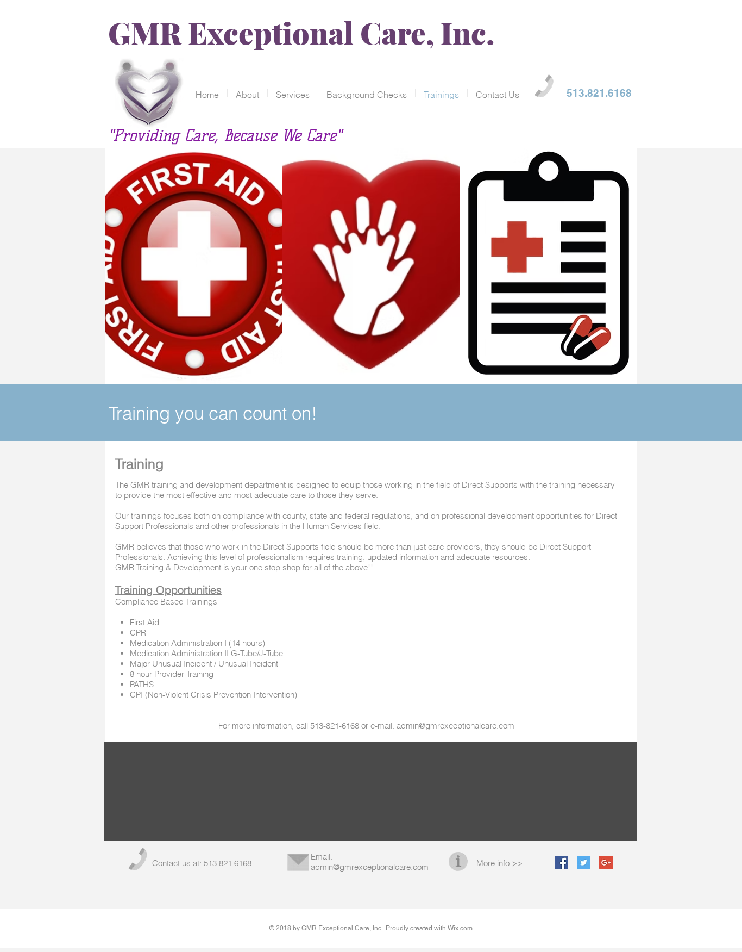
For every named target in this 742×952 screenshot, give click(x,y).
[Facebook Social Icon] (561, 862)
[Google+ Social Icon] (606, 862)
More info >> (499, 863)
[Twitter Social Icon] (583, 862)
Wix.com (460, 928)
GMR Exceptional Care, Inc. (301, 32)
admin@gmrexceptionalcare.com (455, 725)
